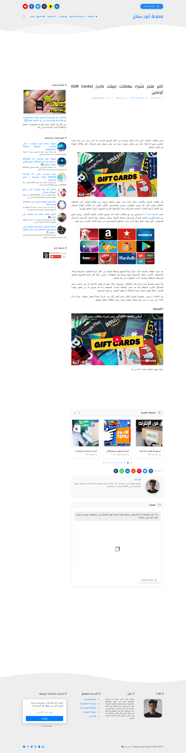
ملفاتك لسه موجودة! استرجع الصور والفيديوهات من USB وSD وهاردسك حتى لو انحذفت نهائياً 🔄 (44, 119)
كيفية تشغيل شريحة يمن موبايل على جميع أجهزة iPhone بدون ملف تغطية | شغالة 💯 (39, 229)
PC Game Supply (150, 214)
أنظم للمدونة (90, 699)
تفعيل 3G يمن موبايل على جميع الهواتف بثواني (39, 190)
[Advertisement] (93, 59)
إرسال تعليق (120, 97)
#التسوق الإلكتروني (97, 97)
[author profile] (153, 486)
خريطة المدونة (89, 712)
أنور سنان (127, 746)
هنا (132, 369)
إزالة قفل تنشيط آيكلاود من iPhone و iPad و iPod (39, 203)
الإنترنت (62, 16)
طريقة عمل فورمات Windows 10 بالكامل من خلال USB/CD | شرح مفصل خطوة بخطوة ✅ (39, 162)
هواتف (90, 16)
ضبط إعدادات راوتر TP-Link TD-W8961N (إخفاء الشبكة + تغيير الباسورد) (39, 177)
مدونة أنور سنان (148, 16)
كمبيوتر (50, 16)
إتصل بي (92, 716)
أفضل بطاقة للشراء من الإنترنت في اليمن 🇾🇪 (39, 215)
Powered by (47, 726)
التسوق (39, 16)
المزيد (32, 16)
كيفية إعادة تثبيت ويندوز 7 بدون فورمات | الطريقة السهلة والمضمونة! (39, 146)
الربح (71, 16)
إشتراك (44, 718)
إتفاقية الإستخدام (88, 708)
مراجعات (79, 16)
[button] (151, 471)
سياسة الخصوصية (88, 703)
